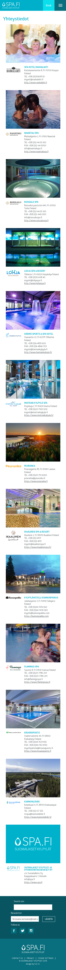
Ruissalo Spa (31, 201)
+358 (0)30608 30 (36, 76)
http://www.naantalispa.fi (36, 151)
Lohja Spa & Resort (34, 270)
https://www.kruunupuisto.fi (37, 750)
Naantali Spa (31, 132)
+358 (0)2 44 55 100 (37, 142)
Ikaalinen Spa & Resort (37, 531)
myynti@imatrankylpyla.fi (36, 412)
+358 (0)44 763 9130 (37, 741)
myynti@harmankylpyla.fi (35, 349)
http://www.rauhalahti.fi (35, 82)
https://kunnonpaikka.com (36, 616)
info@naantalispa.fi (33, 148)
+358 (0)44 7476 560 (37, 607)
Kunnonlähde (32, 801)
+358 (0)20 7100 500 (37, 409)
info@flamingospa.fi (33, 679)
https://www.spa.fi (33, 882)
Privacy (30, 958)
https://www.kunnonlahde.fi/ (38, 817)
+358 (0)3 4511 (34, 538)
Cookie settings (45, 958)
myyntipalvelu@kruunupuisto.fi (38, 748)
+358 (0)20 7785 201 (37, 672)
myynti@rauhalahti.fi (33, 79)
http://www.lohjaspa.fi (35, 283)
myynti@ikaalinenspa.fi (35, 544)
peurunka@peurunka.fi (34, 478)
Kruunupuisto (32, 732)
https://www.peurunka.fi (36, 481)
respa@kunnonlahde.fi (34, 813)
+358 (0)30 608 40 (36, 277)
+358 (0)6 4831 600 (37, 343)
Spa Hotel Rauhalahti (36, 67)
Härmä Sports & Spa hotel (38, 333)
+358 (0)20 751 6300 (37, 475)
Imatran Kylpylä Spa (35, 402)
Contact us (17, 958)
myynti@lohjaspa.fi (33, 280)
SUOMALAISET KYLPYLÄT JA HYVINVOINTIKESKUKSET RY (38, 868)
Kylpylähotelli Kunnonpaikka (41, 597)
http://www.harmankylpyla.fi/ (38, 352)
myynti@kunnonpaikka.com (36, 613)
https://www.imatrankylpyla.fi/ (38, 415)
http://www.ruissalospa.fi (36, 220)
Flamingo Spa (31, 666)
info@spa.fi (29, 879)
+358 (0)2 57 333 (35, 810)
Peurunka (29, 465)
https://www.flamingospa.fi (37, 682)
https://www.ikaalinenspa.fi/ (37, 547)
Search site (19, 901)
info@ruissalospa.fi (33, 217)
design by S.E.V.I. (33, 964)
